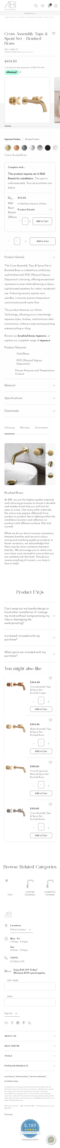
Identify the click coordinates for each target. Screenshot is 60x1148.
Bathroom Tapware (35, 17)
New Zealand (22, 1077)
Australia (9, 1077)
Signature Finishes (12, 139)
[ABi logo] (7, 914)
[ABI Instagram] (19, 1022)
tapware (45, 340)
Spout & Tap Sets (50, 17)
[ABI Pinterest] (25, 1022)
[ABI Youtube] (7, 1022)
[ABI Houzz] (31, 1022)
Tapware (22, 17)
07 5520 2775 (17, 961)
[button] (36, 5)
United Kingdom (37, 1077)
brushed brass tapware (32, 335)
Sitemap (8, 1114)
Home (6, 17)
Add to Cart (42, 221)
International (11, 1081)
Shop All (13, 17)
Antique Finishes (32, 139)
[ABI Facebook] (13, 1022)
